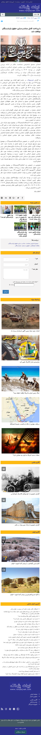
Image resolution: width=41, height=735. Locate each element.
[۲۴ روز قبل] (20, 440)
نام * (36, 259)
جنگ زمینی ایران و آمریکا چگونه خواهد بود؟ (26, 393)
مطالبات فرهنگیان (35, 246)
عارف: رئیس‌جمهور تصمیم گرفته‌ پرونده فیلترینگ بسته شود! (21, 674)
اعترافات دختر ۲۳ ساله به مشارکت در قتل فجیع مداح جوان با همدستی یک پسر (22, 651)
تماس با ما (29, 2)
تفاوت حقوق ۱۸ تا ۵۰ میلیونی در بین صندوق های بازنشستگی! (21, 218)
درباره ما (17, 2)
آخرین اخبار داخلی (33, 604)
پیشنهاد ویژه (35, 299)
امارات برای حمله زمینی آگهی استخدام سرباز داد (25, 331)
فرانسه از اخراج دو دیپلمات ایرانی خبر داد (27, 629)
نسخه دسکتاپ (20, 732)
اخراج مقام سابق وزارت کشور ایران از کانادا (26, 645)
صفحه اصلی (33, 694)
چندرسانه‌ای (33, 702)
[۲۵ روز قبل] (20, 409)
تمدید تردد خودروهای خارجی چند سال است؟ (25, 619)
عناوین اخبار (33, 696)
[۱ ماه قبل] (20, 209)
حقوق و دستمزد (26, 246)
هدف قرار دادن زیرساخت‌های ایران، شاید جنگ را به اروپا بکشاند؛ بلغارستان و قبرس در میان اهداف (21, 613)
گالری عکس (35, 462)
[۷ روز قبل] (20, 316)
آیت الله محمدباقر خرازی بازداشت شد (28, 648)
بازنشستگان (18, 246)
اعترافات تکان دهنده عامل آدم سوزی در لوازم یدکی (24, 609)
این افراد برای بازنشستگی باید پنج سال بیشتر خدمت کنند (34, 218)
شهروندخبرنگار (32, 704)
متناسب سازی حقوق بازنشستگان (17, 243)
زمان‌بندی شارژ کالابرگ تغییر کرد (29, 362)
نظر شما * (35, 269)
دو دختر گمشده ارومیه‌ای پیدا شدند (28, 671)
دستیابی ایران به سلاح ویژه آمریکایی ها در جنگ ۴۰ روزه (23, 640)
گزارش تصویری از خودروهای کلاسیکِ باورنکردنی (25, 494)
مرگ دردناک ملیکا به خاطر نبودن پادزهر (27, 624)
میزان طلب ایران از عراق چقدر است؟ (28, 632)
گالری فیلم (36, 532)
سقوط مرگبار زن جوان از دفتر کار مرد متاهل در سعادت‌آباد (22, 627)
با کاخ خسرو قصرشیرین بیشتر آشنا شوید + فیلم (24, 594)
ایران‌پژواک (29, 7)
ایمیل (36, 264)
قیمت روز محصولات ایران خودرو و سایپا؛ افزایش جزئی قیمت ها (21, 642)
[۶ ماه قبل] (20, 510)
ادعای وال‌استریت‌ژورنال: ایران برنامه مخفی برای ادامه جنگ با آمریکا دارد (20, 658)
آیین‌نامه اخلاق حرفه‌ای (7, 2)
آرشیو (23, 2)
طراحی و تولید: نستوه (20, 728)
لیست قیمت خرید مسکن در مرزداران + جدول (25, 634)
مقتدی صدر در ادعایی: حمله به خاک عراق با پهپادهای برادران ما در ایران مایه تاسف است (20, 663)
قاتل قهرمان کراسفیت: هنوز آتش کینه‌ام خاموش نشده (23, 637)
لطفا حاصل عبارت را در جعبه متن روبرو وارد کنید (25, 282)
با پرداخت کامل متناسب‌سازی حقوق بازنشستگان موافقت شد (21, 30)
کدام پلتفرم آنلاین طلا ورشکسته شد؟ (28, 616)
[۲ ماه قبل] (34, 226)
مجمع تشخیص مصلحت (32, 243)
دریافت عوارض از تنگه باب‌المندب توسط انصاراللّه (24, 424)
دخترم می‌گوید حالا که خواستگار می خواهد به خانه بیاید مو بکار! (20, 655)
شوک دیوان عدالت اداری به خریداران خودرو (26, 621)
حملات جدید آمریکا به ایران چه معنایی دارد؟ (26, 455)
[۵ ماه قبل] (20, 549)
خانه (35, 14)
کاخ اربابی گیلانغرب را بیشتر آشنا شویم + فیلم (25, 563)
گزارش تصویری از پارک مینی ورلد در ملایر (27, 525)
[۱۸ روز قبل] (20, 347)
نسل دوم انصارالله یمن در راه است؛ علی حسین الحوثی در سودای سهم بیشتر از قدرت (21, 668)
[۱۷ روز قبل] (34, 209)
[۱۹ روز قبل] (20, 378)
